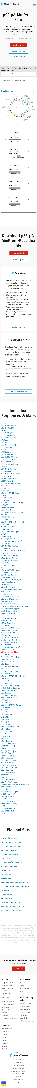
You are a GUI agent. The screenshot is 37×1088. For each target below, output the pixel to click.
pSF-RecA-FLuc (6, 700)
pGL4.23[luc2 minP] (8, 435)
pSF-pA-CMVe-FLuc (8, 623)
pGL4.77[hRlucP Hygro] (9, 782)
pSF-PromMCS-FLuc (8, 681)
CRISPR (4, 1013)
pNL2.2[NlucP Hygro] (8, 756)
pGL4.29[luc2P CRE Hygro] (10, 493)
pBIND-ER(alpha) (7, 433)
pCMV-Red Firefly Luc (8, 587)
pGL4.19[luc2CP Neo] (8, 789)
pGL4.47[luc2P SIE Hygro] (10, 657)
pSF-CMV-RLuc (6, 536)
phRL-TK (4, 534)
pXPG (3, 806)
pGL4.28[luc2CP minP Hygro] (11, 483)
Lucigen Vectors (7, 890)
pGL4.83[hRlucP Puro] (9, 447)
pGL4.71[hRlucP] (7, 724)
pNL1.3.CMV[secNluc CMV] (10, 727)
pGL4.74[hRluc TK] (7, 753)
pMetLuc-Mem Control (9, 630)
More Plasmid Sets (8, 71)
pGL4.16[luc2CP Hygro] (9, 760)
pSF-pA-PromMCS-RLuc (9, 671)
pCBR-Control (6, 500)
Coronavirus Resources (9, 854)
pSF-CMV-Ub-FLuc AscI (9, 565)
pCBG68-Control (7, 462)
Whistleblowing (18, 1079)
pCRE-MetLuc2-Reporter (10, 597)
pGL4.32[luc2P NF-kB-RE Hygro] (12, 522)
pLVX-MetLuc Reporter (9, 572)
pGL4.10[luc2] (5, 703)
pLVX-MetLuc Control (8, 563)
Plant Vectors (6, 878)
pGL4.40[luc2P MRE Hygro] (10, 599)
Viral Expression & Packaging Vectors (14, 882)
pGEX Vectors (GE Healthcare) (11, 862)
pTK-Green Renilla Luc (9, 787)
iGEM (21, 991)
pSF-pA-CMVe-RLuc (8, 633)
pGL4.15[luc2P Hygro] (8, 751)
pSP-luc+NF (5, 710)
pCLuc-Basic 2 (6, 520)
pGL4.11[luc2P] (6, 712)
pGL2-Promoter (6, 654)
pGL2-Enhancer (6, 645)
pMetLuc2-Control (7, 650)
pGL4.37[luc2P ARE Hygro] (10, 570)
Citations (4, 1034)
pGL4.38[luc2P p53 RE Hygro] (11, 580)
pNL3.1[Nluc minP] (7, 775)
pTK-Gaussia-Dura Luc (9, 768)
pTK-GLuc (4, 777)
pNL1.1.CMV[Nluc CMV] (9, 698)
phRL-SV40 (5, 524)
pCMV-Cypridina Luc (8, 539)
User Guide (5, 1007)
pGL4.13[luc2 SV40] (7, 731)
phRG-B (4, 486)
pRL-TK (3, 450)
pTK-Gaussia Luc (7, 758)
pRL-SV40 (4, 440)
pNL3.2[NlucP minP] (8, 794)
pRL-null (4, 430)
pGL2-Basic (5, 625)
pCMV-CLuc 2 (5, 529)
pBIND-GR (4, 442)
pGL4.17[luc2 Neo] (7, 770)
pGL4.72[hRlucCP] (7, 734)
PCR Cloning (23, 1015)
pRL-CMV (4, 813)
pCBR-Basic (5, 491)
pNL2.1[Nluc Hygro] (8, 746)
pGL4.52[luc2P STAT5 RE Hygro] (12, 705)
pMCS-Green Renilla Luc (9, 611)
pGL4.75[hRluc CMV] (8, 763)
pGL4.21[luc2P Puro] (8, 808)
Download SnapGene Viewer (19, 391)
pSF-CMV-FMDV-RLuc (8, 507)
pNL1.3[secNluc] (6, 736)
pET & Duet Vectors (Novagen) (12, 846)
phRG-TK (4, 495)
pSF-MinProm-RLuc (8, 613)
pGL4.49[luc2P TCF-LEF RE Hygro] (13, 676)
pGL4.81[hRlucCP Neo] (9, 428)
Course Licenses (25, 988)
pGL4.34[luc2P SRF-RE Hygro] (11, 541)
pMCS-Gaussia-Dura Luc (9, 601)
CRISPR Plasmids (7, 870)
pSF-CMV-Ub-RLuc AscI (9, 575)
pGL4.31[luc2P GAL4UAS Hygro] (12, 512)
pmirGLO (4, 669)
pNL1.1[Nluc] (5, 707)
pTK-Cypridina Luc (7, 748)
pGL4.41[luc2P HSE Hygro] (10, 609)
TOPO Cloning (24, 1018)
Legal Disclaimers (18, 1065)
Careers (4, 1046)
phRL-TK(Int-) (6, 544)
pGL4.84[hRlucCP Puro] (9, 457)
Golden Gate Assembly (27, 1021)
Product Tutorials (7, 1004)
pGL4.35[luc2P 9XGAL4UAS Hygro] (13, 551)
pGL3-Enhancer (6, 683)
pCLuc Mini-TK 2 (6, 510)
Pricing (22, 986)
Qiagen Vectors (6, 894)
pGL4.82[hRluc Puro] (8, 438)
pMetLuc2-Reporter (8, 659)
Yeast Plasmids (6, 898)
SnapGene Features (8, 983)
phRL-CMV (4, 505)
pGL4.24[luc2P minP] (8, 445)
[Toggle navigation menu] (34, 4)
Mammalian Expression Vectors (12, 906)
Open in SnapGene (18, 45)
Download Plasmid (18, 56)
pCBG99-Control (7, 481)
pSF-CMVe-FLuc (6, 585)
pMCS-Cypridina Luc (8, 582)
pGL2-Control (6, 635)
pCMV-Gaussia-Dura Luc (9, 558)
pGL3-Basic (5, 664)
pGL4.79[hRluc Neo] (8, 801)
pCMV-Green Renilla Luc (9, 577)
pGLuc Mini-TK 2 (7, 467)
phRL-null (4, 515)
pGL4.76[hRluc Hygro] (8, 772)
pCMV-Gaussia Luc (7, 548)
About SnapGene (7, 1029)
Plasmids (6, 80)
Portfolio (5, 1043)
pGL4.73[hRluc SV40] (8, 743)
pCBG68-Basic (6, 452)
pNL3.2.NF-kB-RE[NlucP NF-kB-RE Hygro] (16, 784)
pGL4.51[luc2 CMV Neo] (9, 695)
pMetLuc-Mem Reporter (9, 640)
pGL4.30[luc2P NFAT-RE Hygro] (12, 503)
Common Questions (8, 1010)
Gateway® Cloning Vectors (10, 902)
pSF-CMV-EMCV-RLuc (8, 479)
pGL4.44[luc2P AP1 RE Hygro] (11, 638)
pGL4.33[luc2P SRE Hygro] (10, 532)
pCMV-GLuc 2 (5, 568)
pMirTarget (5, 678)
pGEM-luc (4, 616)
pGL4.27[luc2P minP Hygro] (10, 474)
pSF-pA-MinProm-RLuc (9, 652)
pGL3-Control (6, 674)
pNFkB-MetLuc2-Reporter (10, 688)
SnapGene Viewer (7, 986)
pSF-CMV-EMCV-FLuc (8, 469)
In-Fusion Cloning (25, 1012)
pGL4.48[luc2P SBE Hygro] (10, 666)
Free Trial (23, 983)
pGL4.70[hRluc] (6, 715)
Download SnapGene (18, 51)
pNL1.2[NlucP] (6, 717)
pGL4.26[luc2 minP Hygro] (10, 464)
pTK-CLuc (4, 739)
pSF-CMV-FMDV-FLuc (8, 498)
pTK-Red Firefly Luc (8, 796)
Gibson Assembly (25, 1009)
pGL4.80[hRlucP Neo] (8, 811)
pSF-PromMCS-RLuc (8, 690)
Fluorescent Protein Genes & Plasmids (15, 886)
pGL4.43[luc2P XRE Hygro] (10, 628)
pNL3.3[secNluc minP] (9, 804)
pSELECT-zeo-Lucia (8, 459)
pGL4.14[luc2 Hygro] (8, 741)
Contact (4, 1049)
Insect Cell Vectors (7, 858)
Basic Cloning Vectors (9, 838)
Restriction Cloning (25, 1003)
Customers (5, 1031)
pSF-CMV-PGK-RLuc (8, 527)
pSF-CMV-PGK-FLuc (8, 517)
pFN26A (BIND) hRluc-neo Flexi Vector (14, 606)
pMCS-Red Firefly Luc (8, 621)
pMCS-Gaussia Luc (7, 592)
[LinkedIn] (18, 1083)
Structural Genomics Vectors (11, 910)
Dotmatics (5, 1040)
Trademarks (18, 1076)
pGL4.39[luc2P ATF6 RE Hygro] (11, 589)
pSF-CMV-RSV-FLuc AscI (9, 546)
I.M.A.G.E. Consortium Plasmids (12, 842)
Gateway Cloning (25, 1006)
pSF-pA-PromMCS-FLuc (9, 662)
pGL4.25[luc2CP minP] (8, 455)
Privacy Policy (18, 1063)
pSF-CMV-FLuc (6, 488)
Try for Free (18, 969)
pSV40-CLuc (5, 719)
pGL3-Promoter (6, 693)
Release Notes (6, 993)
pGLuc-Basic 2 (6, 476)
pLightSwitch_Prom (8, 553)
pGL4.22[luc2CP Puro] (8, 426)
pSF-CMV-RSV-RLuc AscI (9, 556)
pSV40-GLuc (5, 729)
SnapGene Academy (8, 1001)
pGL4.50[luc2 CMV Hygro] (10, 686)
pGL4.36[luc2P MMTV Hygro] (11, 560)
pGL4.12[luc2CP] (6, 722)
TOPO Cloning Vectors (9, 866)
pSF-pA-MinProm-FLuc (9, 642)
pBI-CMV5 (4, 423)
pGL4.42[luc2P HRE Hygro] (10, 618)
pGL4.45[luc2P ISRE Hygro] (10, 647)
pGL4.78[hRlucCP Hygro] (9, 792)
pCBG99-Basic (6, 471)
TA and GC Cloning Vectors (10, 850)
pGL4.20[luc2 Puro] (7, 799)
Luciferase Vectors (7, 874)
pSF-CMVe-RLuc (6, 594)
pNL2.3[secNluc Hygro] (9, 765)
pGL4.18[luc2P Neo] (8, 780)
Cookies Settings (18, 1068)
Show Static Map (7, 91)
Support (4, 1037)
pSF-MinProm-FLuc (8, 604)
